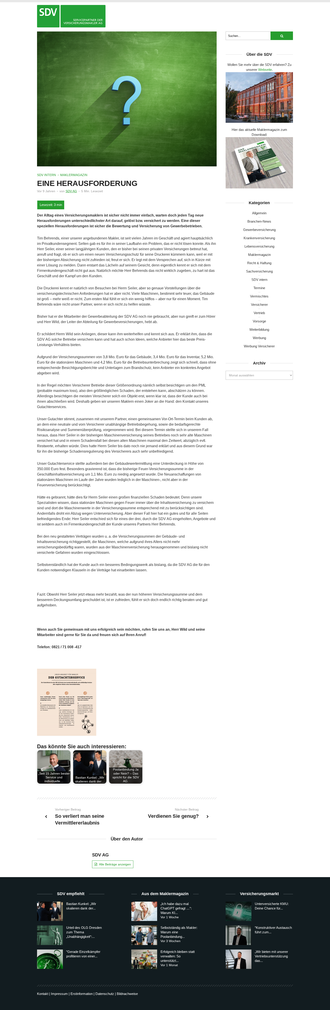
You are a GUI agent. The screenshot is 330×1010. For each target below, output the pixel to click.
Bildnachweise (127, 994)
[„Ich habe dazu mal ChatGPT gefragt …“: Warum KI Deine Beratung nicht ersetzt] (144, 911)
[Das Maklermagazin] (71, 16)
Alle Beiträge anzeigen (115, 864)
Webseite (265, 70)
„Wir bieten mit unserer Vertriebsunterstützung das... (271, 956)
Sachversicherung (259, 271)
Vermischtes (259, 296)
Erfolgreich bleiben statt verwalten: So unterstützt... (178, 956)
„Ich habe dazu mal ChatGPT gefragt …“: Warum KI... (176, 908)
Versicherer (259, 304)
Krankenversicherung (259, 238)
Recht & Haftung (259, 263)
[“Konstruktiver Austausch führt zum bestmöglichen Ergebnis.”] (238, 935)
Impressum (59, 994)
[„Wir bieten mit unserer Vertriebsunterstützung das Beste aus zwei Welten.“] (238, 959)
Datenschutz (104, 994)
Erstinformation (81, 994)
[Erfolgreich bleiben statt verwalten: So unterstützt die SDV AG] (144, 959)
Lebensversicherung (259, 246)
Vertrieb (259, 313)
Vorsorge (259, 321)
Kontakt (42, 994)
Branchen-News (259, 221)
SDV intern (46, 175)
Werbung (259, 338)
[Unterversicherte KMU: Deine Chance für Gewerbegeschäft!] (238, 911)
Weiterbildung (259, 329)
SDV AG (71, 191)
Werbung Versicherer (259, 346)
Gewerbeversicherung (259, 230)
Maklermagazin (73, 175)
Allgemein (259, 213)
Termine (259, 288)
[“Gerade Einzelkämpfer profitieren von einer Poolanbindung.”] (50, 959)
